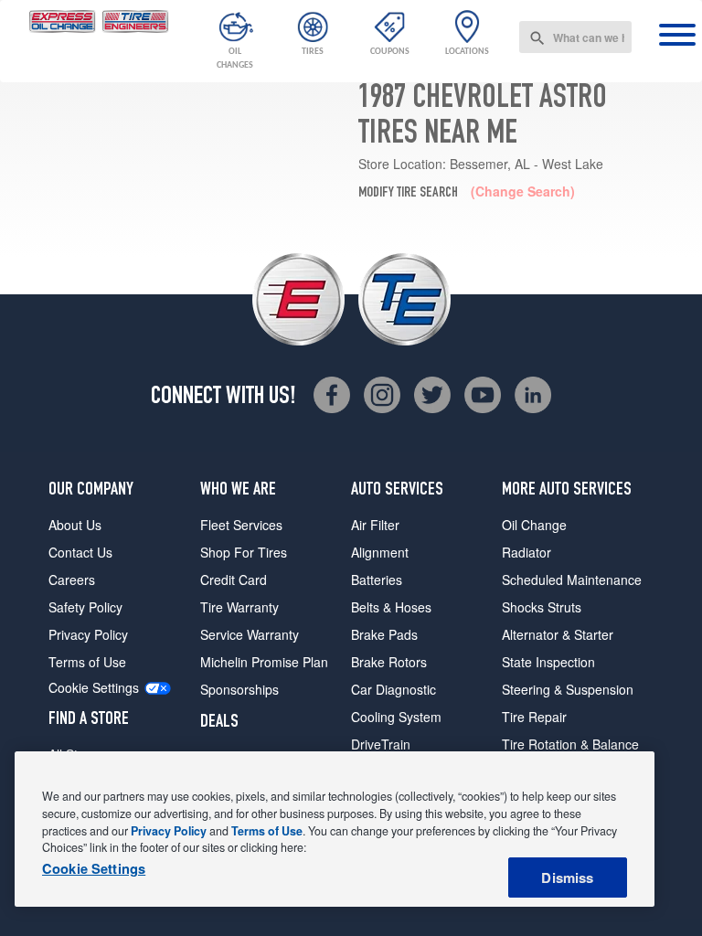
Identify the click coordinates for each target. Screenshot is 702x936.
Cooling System (396, 716)
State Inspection (548, 662)
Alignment (380, 552)
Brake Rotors (389, 662)
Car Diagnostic (393, 689)
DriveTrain (380, 744)
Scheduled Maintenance (572, 579)
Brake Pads (384, 634)
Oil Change (534, 525)
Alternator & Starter (557, 634)
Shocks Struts (541, 607)
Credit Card (233, 579)
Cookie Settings (93, 688)
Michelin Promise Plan (264, 662)
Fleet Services (241, 525)
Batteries (376, 579)
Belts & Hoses (391, 607)
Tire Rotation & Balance (570, 744)
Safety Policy (85, 607)
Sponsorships (239, 689)
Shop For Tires (243, 552)
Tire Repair (534, 716)
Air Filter (375, 525)
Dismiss (567, 877)
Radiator (526, 552)
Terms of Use (87, 662)
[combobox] (575, 37)
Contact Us (80, 552)
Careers (71, 579)
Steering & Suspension (567, 689)
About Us (74, 525)
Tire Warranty (239, 607)
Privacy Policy (88, 634)
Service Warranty (249, 634)
